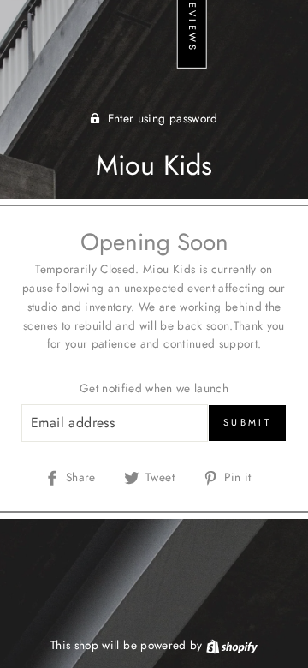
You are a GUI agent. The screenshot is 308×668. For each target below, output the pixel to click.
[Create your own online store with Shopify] (232, 644)
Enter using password (163, 118)
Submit (247, 422)
